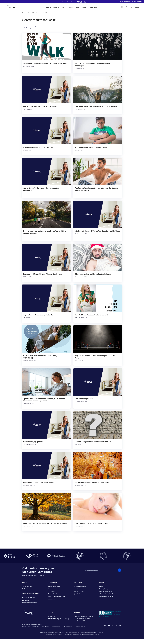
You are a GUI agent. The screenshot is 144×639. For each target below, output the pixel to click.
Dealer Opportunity (80, 586)
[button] (119, 570)
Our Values (51, 591)
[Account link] (131, 7)
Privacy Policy (103, 589)
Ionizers (25, 582)
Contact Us (51, 599)
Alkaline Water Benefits (106, 594)
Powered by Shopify (36, 624)
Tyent (28, 624)
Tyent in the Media (79, 594)
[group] (32, 556)
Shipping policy (56, 626)
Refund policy (35, 626)
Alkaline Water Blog (105, 591)
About (101, 582)
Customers (78, 582)
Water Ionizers (27, 586)
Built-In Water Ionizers (29, 589)
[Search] (122, 7)
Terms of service (45, 626)
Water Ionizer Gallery (54, 586)
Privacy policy (26, 626)
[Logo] (11, 7)
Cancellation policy (80, 626)
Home (24, 12)
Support (50, 589)
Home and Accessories (29, 602)
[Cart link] (127, 7)
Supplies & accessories (30, 593)
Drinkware (25, 600)
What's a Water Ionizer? (106, 596)
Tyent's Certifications (54, 594)
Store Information (54, 582)
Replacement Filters (28, 597)
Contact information (67, 626)
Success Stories (79, 591)
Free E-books (78, 589)
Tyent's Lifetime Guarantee (56, 596)
